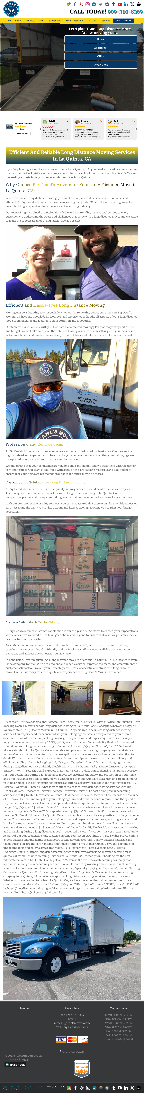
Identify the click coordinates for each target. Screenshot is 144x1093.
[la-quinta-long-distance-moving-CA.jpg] (23, 682)
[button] (136, 129)
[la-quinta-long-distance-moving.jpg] (120, 682)
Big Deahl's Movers (75, 1027)
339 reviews (19, 129)
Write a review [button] (22, 134)
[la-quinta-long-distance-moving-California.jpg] (72, 682)
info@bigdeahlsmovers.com (72, 1023)
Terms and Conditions (38, 1087)
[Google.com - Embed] (25, 1030)
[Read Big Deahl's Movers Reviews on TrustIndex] (15, 1065)
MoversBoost (24, 1089)
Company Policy (23, 1087)
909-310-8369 (76, 1014)
